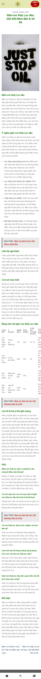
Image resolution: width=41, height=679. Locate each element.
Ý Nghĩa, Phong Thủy (20, 12)
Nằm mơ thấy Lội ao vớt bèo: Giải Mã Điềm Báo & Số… (30, 649)
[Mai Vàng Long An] (17, 4)
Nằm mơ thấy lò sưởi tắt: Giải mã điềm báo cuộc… (11, 649)
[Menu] (3, 4)
